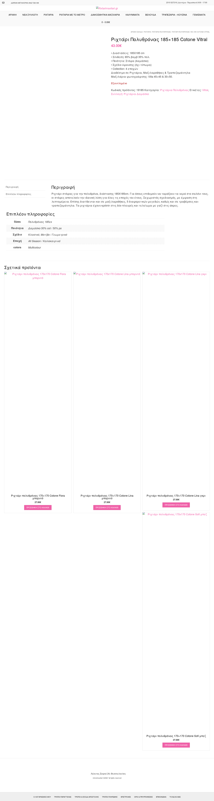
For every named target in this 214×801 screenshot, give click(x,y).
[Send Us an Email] (3, 3)
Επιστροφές (126, 797)
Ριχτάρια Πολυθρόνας (161, 32)
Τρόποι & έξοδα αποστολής (87, 797)
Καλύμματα (132, 14)
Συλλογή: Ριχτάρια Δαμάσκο (130, 94)
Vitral (205, 90)
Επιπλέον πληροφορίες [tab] (18, 193)
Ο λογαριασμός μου (42, 797)
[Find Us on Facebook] (7, 3)
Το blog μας (175, 797)
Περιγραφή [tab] (12, 186)
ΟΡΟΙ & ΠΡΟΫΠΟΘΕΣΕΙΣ (143, 797)
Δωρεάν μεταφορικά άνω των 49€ (25, 3)
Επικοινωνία (161, 797)
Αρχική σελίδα (137, 32)
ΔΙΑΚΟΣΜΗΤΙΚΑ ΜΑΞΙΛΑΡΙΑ (105, 14)
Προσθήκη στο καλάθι (37, 507)
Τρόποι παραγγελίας (62, 797)
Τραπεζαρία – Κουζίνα (174, 14)
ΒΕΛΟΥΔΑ (150, 14)
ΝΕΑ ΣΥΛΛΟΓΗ (30, 14)
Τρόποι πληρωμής (109, 797)
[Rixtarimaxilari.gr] (107, 8)
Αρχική (13, 14)
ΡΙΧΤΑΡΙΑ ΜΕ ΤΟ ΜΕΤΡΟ (72, 14)
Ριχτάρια (48, 14)
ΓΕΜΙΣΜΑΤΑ (199, 14)
